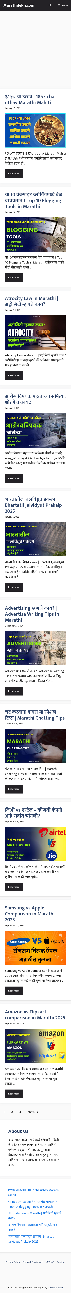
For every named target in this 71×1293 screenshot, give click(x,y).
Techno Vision (55, 1288)
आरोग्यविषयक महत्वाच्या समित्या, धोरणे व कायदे (35, 399)
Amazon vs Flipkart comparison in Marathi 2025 (35, 1015)
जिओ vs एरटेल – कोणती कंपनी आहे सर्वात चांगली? (33, 813)
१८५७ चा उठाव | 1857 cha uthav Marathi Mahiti (29, 100)
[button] (49, 5)
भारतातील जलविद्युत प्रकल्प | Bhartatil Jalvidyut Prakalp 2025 (33, 505)
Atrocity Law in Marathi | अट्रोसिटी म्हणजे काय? (31, 301)
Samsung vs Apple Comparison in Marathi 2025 (30, 914)
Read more (13, 173)
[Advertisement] (35, 48)
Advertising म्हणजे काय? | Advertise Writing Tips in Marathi (32, 614)
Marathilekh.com (18, 5)
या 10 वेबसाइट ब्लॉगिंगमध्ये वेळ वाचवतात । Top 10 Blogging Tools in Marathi (33, 201)
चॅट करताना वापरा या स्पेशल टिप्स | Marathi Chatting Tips (35, 715)
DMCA (50, 1262)
